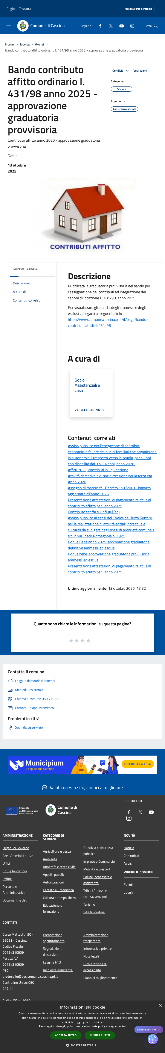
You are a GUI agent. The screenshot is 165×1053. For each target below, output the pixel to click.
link (124, 1026)
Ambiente (50, 859)
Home (9, 44)
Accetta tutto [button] (66, 1035)
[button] (82, 1045)
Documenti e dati (15, 900)
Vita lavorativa (94, 912)
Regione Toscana (18, 8)
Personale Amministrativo (14, 889)
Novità (25, 44)
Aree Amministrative (18, 855)
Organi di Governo (16, 847)
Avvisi (39, 44)
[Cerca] (156, 25)
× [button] (160, 1005)
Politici (7, 878)
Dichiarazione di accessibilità (95, 967)
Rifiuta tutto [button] (100, 1035)
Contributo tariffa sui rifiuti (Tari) (94, 512)
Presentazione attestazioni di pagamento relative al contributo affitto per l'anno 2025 (109, 503)
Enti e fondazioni (15, 871)
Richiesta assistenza (58, 970)
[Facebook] (98, 26)
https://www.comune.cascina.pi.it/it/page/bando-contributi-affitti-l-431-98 (108, 322)
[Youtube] (120, 26)
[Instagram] (130, 26)
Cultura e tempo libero (59, 897)
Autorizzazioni (53, 882)
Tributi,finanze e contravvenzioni (95, 893)
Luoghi (129, 892)
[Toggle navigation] (8, 25)
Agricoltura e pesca (57, 851)
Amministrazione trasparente (95, 937)
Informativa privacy (97, 948)
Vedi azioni (140, 70)
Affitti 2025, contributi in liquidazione (98, 470)
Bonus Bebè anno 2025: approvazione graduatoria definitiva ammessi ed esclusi (109, 545)
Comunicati (132, 855)
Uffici (6, 863)
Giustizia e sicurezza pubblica (98, 850)
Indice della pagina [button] (25, 269)
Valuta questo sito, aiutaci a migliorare (86, 787)
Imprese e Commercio (99, 861)
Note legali (91, 956)
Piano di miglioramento (100, 977)
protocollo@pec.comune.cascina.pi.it (30, 976)
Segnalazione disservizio (52, 951)
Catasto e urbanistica (58, 889)
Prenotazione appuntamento (53, 937)
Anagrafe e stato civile (59, 866)
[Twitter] (109, 26)
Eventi (128, 884)
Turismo (89, 904)
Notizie (129, 847)
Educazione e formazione (52, 908)
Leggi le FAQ (52, 962)
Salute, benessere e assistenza (97, 879)
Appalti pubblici (54, 874)
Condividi (118, 70)
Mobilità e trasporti (97, 869)
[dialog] (82, 1027)
